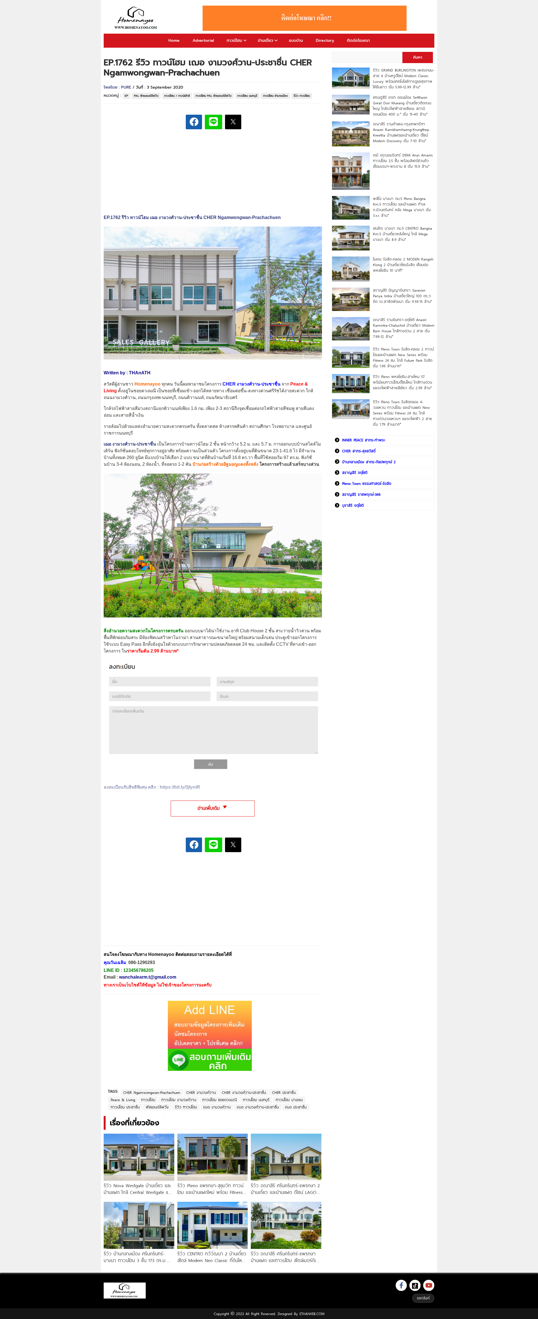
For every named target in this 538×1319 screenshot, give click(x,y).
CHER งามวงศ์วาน (201, 1092)
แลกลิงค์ (423, 1298)
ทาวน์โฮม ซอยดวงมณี (219, 1100)
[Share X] (233, 122)
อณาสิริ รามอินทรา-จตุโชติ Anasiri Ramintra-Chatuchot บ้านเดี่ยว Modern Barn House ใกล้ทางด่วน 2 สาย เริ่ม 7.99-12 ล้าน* (403, 328)
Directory (325, 40)
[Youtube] (428, 1285)
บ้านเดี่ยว (265, 40)
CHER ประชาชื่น (284, 1092)
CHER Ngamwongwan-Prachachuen (151, 1092)
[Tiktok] (415, 1285)
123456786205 (138, 970)
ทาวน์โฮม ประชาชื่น (125, 1107)
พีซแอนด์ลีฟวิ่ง (157, 1107)
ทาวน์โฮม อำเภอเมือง (275, 96)
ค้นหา (417, 57)
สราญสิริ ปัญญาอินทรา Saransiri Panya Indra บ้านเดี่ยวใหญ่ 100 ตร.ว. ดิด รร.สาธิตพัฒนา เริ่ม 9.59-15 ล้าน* (402, 295)
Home (174, 40)
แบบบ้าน (296, 40)
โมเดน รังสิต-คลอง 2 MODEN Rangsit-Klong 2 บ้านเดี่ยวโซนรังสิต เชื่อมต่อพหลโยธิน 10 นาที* (403, 264)
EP (126, 96)
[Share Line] (213, 122)
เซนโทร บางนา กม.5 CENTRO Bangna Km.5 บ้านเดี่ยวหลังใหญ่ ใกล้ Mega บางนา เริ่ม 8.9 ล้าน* (402, 233)
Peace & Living (123, 1100)
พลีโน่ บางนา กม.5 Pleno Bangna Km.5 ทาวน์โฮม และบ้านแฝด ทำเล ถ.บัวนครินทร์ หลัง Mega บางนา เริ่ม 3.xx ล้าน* (402, 207)
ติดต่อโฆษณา (358, 40)
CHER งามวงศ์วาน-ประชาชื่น (244, 1092)
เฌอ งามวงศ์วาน (217, 1107)
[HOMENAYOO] (137, 18)
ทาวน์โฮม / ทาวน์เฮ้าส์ (177, 96)
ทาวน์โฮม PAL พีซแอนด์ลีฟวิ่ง (213, 96)
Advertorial (203, 40)
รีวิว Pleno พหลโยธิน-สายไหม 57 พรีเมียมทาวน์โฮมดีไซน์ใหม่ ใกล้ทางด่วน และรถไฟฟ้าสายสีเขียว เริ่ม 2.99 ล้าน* (402, 382)
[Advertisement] (146, 903)
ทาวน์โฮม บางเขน (289, 1100)
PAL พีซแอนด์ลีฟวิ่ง (146, 96)
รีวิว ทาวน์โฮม (302, 96)
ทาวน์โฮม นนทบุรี (247, 96)
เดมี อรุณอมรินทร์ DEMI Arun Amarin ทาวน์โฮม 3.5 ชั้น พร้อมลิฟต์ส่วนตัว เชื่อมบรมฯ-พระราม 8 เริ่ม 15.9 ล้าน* (403, 160)
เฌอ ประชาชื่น (296, 1107)
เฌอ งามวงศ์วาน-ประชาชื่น (258, 1107)
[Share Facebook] (194, 122)
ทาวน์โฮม (234, 40)
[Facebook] (401, 1285)
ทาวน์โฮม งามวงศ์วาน (178, 1100)
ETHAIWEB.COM (312, 1313)
